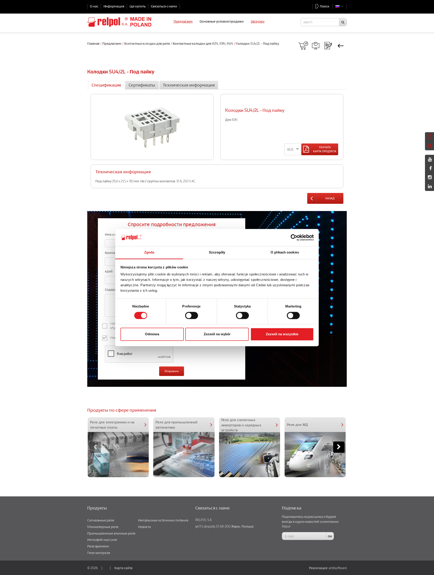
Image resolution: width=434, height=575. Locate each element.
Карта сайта (123, 568)
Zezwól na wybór (217, 334)
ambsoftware (338, 568)
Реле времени (98, 546)
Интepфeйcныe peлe (102, 539)
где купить (138, 6)
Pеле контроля (98, 553)
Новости (144, 527)
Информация (114, 6)
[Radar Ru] (303, 45)
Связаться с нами (164, 6)
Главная (93, 43)
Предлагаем (111, 43)
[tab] (106, 85)
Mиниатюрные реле (102, 527)
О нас (94, 6)
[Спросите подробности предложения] (328, 45)
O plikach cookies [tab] (285, 252)
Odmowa (152, 334)
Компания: (113, 253)
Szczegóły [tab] (217, 252)
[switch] (191, 315)
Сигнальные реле (100, 520)
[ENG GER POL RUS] (292, 149)
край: (109, 271)
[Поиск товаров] (316, 45)
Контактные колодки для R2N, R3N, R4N (203, 43)
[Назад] (340, 45)
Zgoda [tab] (149, 252)
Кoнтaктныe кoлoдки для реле (147, 43)
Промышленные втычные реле (111, 533)
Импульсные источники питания (163, 520)
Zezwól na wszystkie (282, 334)
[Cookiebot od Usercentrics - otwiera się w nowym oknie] (294, 237)
